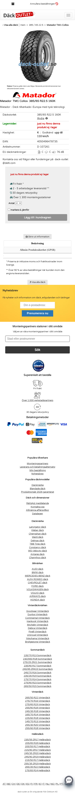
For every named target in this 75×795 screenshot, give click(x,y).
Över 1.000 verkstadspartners (37, 400)
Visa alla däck (11, 25)
